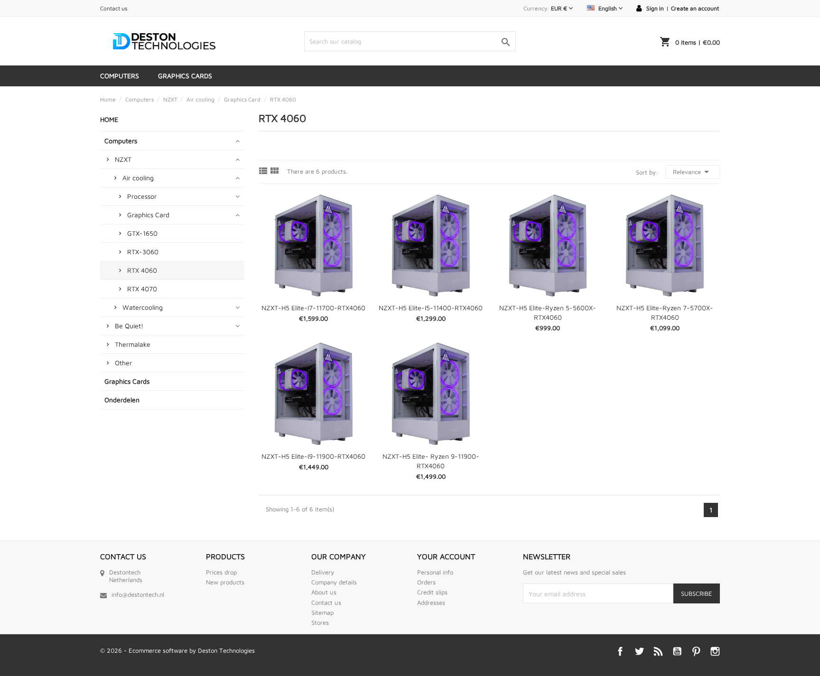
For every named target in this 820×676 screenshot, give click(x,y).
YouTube (677, 651)
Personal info (435, 572)
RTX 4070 (142, 289)
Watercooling (142, 307)
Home (109, 119)
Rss (658, 651)
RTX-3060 (142, 252)
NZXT (123, 159)
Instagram (715, 651)
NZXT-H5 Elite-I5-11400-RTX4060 (431, 308)
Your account (446, 556)
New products (225, 582)
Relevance (692, 171)
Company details (334, 582)
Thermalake (132, 344)
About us (323, 592)
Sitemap (322, 612)
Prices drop (221, 572)
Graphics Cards (185, 76)
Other (123, 363)
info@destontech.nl (138, 594)
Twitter (639, 651)
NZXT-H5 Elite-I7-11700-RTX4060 (313, 308)
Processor (142, 196)
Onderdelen (122, 400)
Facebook (620, 651)
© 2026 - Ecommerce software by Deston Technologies (177, 650)
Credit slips (432, 592)
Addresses (431, 602)
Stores (320, 622)
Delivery (322, 572)
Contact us (113, 8)
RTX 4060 (142, 270)
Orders (426, 582)
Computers (119, 76)
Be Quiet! (129, 326)
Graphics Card (148, 215)
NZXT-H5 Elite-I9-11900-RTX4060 (313, 456)
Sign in (655, 8)
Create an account (695, 8)
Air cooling (138, 178)
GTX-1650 (142, 233)
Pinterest (696, 651)
